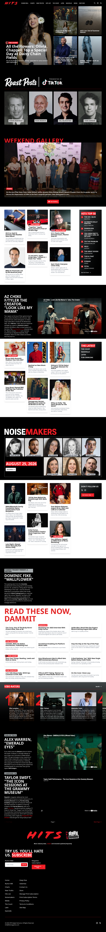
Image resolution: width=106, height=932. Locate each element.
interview (11, 808)
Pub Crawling (87, 357)
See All (97, 686)
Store (21, 890)
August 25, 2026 (21, 464)
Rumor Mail (9, 861)
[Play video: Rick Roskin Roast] (40, 108)
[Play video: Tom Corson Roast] (90, 108)
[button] (98, 822)
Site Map (22, 907)
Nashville (69, 3)
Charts (32, 3)
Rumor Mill (24, 3)
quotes (18, 331)
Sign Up (24, 864)
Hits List (48, 3)
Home (7, 880)
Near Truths (40, 3)
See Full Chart (85, 272)
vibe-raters (12, 686)
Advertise (22, 884)
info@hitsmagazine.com (12, 925)
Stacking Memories (18, 329)
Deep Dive (82, 3)
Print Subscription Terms (28, 897)
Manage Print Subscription (28, 894)
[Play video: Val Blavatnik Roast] (65, 108)
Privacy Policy (24, 901)
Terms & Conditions (26, 904)
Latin (62, 3)
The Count (56, 3)
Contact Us (23, 887)
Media (75, 3)
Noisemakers (10, 897)
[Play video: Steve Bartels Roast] (16, 108)
